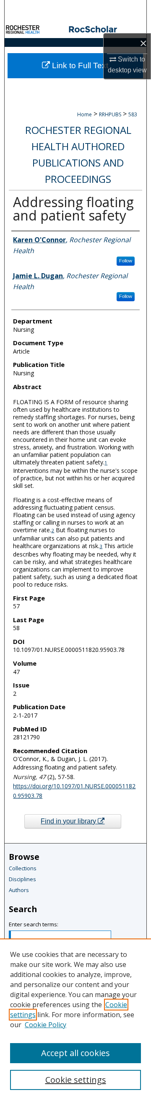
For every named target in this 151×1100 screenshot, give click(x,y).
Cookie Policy (45, 1024)
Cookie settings (75, 1079)
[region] (75, 1019)
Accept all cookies (75, 1053)
